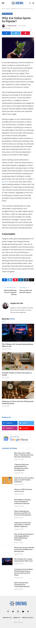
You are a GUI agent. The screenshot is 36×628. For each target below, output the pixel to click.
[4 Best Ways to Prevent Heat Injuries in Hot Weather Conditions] (7, 480)
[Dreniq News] (17, 3)
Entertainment (15, 8)
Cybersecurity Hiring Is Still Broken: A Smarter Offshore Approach (22, 524)
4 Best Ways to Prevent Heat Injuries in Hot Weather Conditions (24, 480)
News (8, 8)
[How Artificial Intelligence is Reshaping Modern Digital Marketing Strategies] (7, 536)
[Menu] (3, 3)
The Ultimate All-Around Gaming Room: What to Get (23, 560)
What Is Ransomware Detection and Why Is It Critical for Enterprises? (22, 513)
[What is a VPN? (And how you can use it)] (7, 492)
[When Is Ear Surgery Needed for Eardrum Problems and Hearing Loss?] (7, 550)
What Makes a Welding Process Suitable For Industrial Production (22, 501)
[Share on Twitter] (15, 33)
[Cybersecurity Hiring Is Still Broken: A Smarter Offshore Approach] (7, 525)
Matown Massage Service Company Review (10, 292)
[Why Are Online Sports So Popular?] (18, 47)
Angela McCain (12, 25)
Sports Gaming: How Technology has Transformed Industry (22, 584)
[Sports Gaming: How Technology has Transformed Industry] (7, 585)
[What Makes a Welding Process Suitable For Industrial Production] (7, 502)
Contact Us (7, 617)
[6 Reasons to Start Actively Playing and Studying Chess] (18, 390)
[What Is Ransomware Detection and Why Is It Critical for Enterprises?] (7, 513)
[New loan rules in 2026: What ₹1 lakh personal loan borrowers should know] (7, 455)
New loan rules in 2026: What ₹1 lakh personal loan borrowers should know (23, 455)
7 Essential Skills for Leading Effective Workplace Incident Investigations (21, 467)
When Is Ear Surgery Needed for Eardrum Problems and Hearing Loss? (24, 549)
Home (3, 8)
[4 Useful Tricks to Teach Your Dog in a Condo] (18, 361)
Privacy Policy (27, 617)
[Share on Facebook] (6, 33)
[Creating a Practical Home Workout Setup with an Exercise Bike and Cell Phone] (7, 571)
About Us (16, 617)
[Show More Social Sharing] (32, 33)
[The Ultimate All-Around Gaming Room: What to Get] (18, 333)
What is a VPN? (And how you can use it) (23, 490)
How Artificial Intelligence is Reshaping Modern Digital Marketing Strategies (24, 537)
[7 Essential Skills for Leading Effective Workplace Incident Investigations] (7, 467)
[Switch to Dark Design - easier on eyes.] (30, 3)
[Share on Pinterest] (25, 33)
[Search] (33, 3)
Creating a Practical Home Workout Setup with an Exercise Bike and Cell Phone (23, 572)
